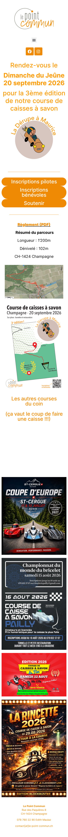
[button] (34, 40)
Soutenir (34, 203)
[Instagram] (38, 51)
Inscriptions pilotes (34, 181)
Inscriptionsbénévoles (34, 192)
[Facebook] (30, 51)
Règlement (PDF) (34, 224)
